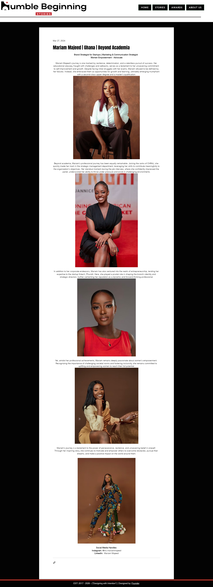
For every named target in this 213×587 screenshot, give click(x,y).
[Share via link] (54, 562)
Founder (135, 583)
